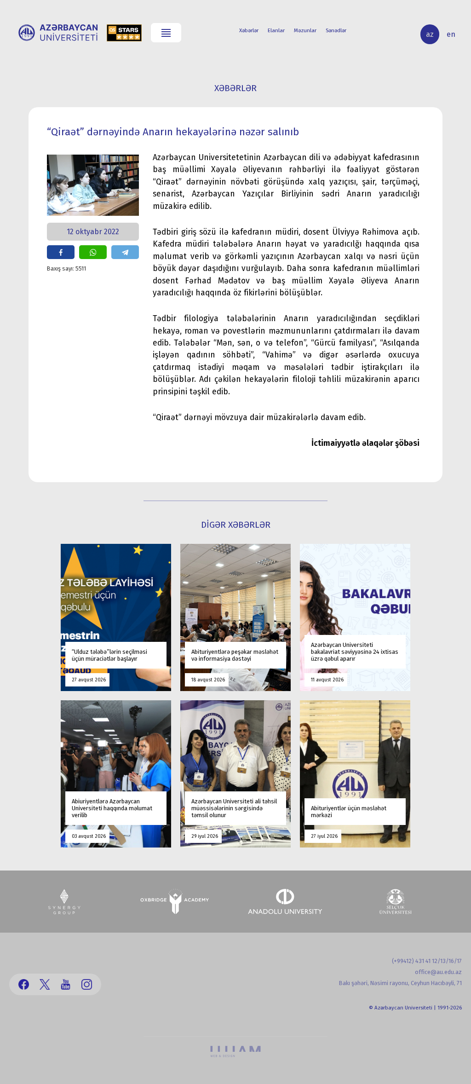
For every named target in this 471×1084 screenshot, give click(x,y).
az (430, 34)
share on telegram (125, 252)
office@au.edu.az (438, 972)
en (451, 34)
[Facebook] (23, 984)
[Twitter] (45, 984)
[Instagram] (86, 984)
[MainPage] (58, 32)
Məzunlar (305, 30)
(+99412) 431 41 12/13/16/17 (427, 960)
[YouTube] (65, 984)
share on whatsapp (93, 252)
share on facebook (61, 252)
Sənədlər (336, 30)
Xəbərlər (248, 30)
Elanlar (276, 30)
